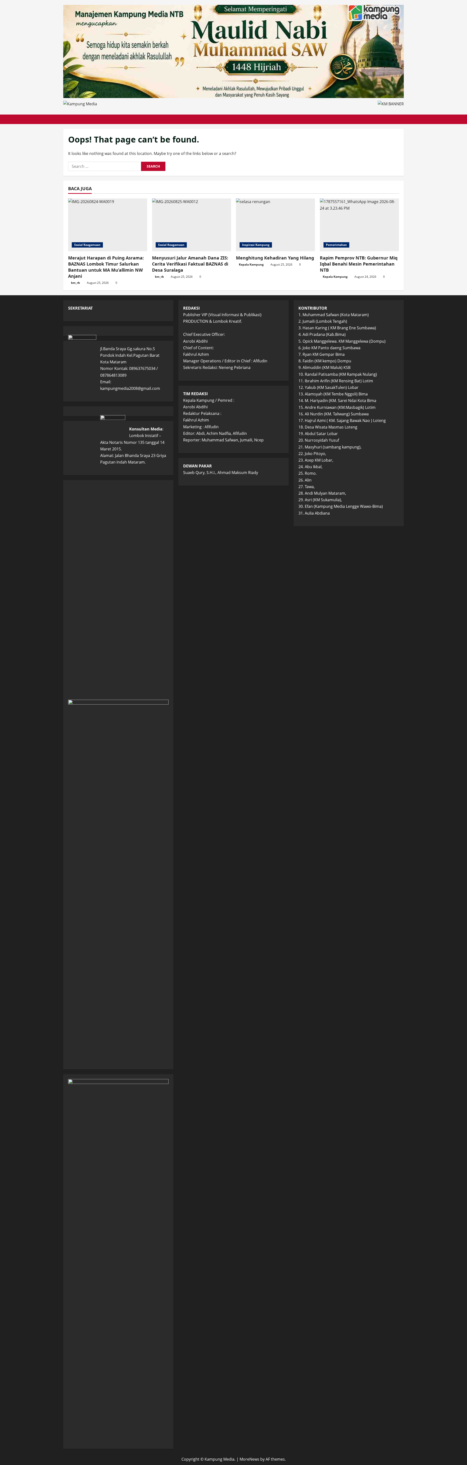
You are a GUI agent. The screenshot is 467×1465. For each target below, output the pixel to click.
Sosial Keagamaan (87, 245)
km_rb (75, 283)
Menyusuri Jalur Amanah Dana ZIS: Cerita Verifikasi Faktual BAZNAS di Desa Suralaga (190, 264)
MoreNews (249, 1459)
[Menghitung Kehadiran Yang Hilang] (275, 224)
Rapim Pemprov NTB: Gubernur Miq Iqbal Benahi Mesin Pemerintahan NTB (358, 264)
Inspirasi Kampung (255, 245)
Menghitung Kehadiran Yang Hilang (275, 258)
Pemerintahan (336, 245)
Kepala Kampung (251, 264)
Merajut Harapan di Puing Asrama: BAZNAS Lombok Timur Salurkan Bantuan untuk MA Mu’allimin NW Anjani (106, 267)
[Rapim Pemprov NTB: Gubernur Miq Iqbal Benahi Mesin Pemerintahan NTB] (359, 224)
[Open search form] (402, 119)
